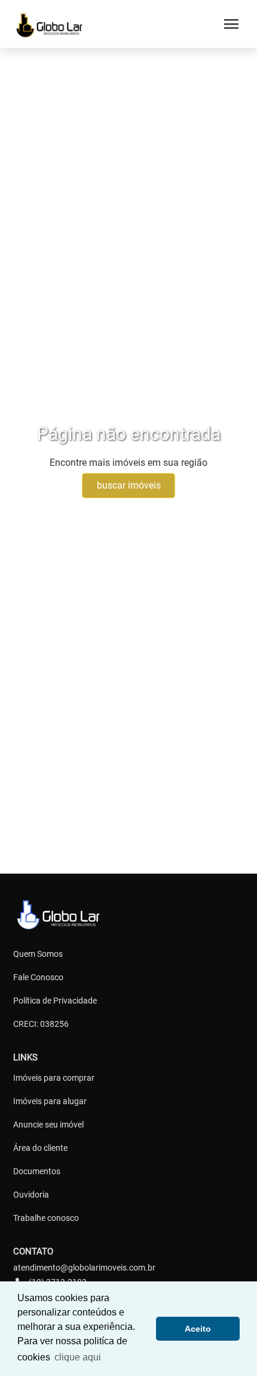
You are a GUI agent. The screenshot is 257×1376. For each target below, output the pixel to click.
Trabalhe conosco (46, 1218)
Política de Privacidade (55, 1000)
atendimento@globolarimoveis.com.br (84, 1267)
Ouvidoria (31, 1194)
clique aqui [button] (77, 1357)
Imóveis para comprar (53, 1078)
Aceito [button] (198, 1328)
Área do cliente (40, 1148)
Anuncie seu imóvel (48, 1124)
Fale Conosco (38, 977)
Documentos (36, 1171)
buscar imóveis (129, 485)
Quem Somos (38, 954)
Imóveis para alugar (50, 1101)
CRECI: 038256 (41, 1024)
